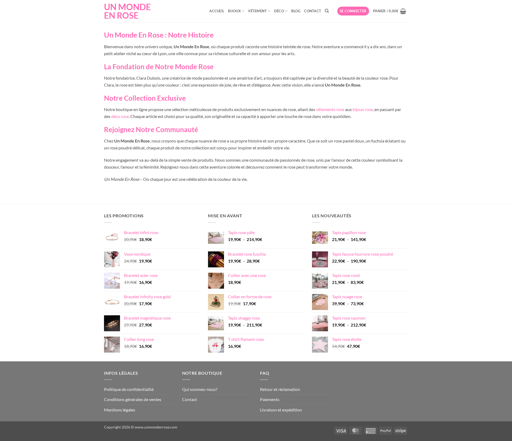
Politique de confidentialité (129, 389)
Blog (295, 11)
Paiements (269, 399)
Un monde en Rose (127, 11)
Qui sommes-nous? (199, 389)
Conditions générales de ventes (132, 399)
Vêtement (257, 11)
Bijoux (234, 11)
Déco (279, 11)
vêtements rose (330, 109)
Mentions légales (119, 409)
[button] (353, 11)
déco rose (120, 116)
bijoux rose (363, 109)
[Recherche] (327, 11)
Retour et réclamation (280, 389)
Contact (312, 11)
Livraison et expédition (281, 409)
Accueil (216, 11)
